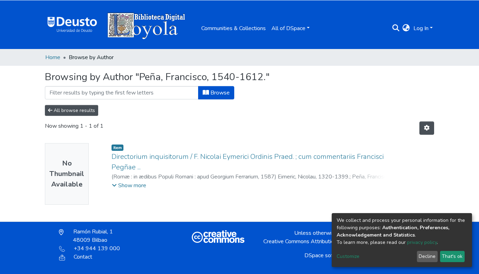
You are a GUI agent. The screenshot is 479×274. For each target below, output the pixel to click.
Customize (348, 256)
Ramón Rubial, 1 (92, 236)
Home (52, 57)
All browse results (73, 110)
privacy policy (422, 242)
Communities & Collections (233, 28)
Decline (427, 256)
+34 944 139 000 (97, 248)
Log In (421, 28)
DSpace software (325, 255)
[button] (406, 28)
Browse (219, 93)
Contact (83, 257)
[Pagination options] (426, 128)
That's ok (452, 256)
